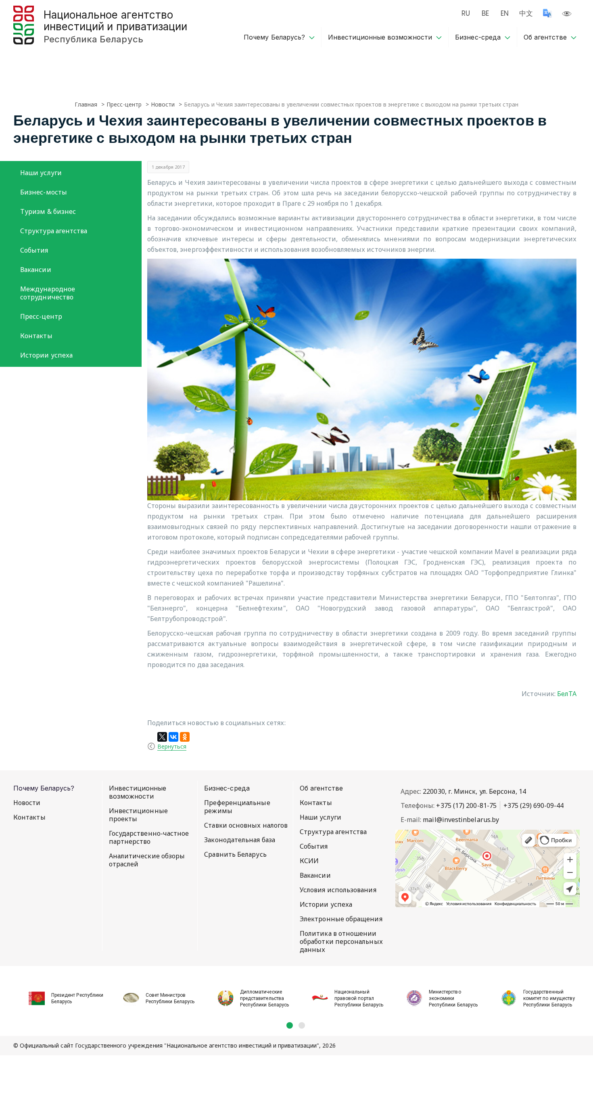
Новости (27, 802)
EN (505, 13)
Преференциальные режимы (237, 806)
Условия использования (338, 889)
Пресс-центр (41, 316)
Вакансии (35, 269)
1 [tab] (289, 1025)
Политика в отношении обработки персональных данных (341, 941)
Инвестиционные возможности (380, 37)
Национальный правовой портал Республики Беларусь (358, 998)
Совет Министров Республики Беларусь (170, 998)
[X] (162, 737)
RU (465, 13)
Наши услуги (41, 172)
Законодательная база (239, 839)
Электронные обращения (341, 918)
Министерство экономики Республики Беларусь (453, 998)
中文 (526, 13)
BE (485, 13)
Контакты (36, 335)
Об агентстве (545, 37)
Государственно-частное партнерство (149, 837)
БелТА (566, 693)
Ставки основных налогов (246, 825)
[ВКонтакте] (173, 737)
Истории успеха (46, 355)
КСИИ (309, 860)
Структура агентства (54, 230)
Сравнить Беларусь (235, 854)
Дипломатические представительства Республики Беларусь (264, 998)
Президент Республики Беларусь (77, 998)
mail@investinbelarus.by (461, 819)
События (34, 250)
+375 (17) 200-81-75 (466, 805)
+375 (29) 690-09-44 (533, 805)
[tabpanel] (60, 994)
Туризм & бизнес (48, 211)
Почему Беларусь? (274, 37)
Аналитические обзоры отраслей (147, 859)
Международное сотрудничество (47, 292)
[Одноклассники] (185, 737)
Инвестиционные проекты (138, 814)
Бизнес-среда (477, 37)
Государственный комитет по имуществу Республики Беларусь (549, 998)
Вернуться (171, 746)
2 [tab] (302, 1025)
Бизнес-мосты (43, 192)
